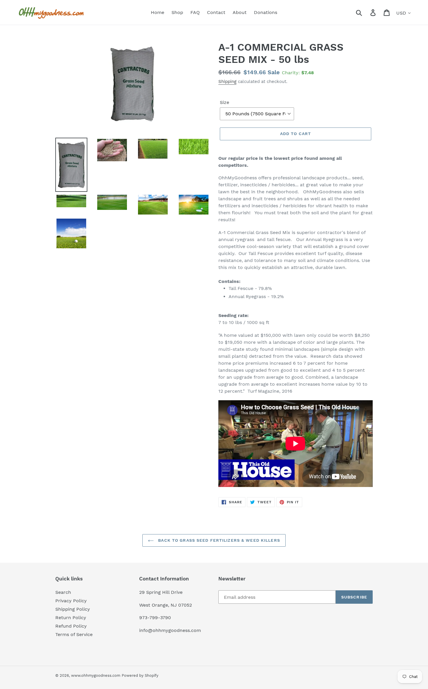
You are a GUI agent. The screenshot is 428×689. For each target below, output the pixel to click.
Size (224, 102)
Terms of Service (74, 634)
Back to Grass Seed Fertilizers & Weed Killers (218, 540)
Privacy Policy (71, 600)
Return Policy (70, 617)
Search (63, 592)
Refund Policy (71, 626)
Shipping (227, 81)
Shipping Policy (72, 609)
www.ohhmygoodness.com (95, 675)
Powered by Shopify (140, 675)
